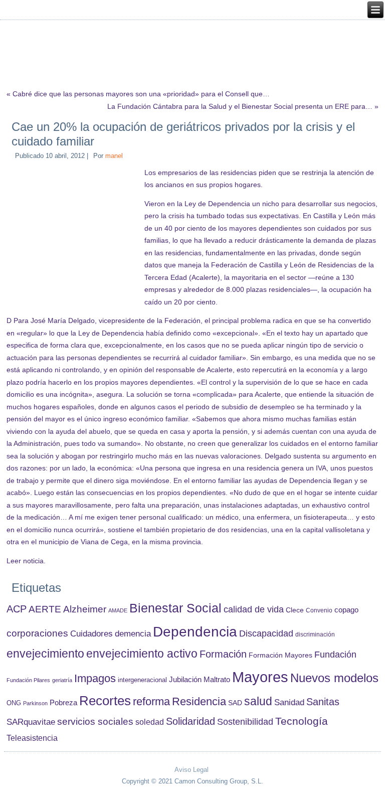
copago (346, 610)
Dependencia (195, 631)
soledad (149, 721)
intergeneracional (142, 680)
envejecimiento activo (142, 653)
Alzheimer (84, 609)
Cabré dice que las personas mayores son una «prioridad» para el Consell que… (141, 94)
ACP (17, 608)
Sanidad (289, 702)
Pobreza (63, 703)
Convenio (319, 610)
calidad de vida (254, 609)
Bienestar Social (175, 608)
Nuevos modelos (334, 678)
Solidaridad (190, 721)
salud (258, 701)
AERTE (45, 609)
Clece (295, 610)
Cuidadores (91, 633)
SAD (235, 703)
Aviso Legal (191, 769)
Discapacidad (266, 633)
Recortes (105, 701)
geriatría (62, 680)
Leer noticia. (26, 561)
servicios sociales (95, 721)
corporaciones (37, 632)
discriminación (315, 634)
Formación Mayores (280, 655)
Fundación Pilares (28, 680)
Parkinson (35, 703)
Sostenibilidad (245, 722)
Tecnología (301, 721)
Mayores (260, 677)
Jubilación (185, 680)
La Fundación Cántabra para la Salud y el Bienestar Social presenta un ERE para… (239, 106)
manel (114, 155)
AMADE (117, 610)
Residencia (199, 701)
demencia (133, 633)
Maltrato (217, 680)
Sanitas (322, 701)
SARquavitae (31, 722)
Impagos (95, 678)
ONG (14, 703)
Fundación (335, 655)
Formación (223, 654)
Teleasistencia (32, 737)
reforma (151, 701)
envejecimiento (45, 654)
